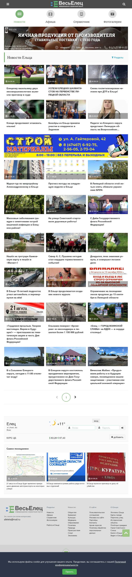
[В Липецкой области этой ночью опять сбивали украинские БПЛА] (108, 177)
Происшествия (74, 530)
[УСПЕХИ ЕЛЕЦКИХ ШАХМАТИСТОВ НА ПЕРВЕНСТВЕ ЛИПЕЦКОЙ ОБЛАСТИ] (66, 82)
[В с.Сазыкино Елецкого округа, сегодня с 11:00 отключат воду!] (24, 367)
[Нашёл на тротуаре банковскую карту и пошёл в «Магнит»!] (24, 250)
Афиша (50, 515)
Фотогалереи (52, 520)
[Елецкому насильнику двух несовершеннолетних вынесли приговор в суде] (24, 82)
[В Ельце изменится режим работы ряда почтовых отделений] (66, 467)
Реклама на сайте (96, 517)
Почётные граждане (119, 525)
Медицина (72, 520)
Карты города (116, 515)
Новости (50, 512)
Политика (72, 525)
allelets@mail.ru (12, 519)
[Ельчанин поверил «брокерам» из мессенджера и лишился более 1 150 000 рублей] (66, 324)
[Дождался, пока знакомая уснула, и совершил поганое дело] (108, 250)
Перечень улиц (117, 517)
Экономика (72, 535)
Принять (70, 572)
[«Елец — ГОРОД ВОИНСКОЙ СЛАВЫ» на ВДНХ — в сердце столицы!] (108, 324)
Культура (71, 517)
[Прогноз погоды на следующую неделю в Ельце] (66, 177)
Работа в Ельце (53, 525)
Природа (71, 527)
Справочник (52, 517)
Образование (73, 522)
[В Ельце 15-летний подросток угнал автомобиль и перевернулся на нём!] (24, 284)
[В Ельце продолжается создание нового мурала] (66, 284)
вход (96, 420)
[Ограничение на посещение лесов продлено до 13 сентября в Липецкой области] (108, 284)
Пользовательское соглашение (97, 513)
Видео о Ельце (117, 535)
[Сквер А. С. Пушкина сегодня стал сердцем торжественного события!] (66, 250)
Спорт (70, 533)
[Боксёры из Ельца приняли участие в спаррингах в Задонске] (66, 116)
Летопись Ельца (117, 512)
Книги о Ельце (116, 533)
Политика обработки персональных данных (97, 530)
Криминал (72, 515)
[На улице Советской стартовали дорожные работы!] (66, 213)
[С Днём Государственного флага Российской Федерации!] (108, 213)
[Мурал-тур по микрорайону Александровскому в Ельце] (24, 177)
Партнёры (93, 520)
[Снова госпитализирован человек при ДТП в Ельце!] (108, 82)
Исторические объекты (116, 521)
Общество (72, 512)
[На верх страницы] (126, 533)
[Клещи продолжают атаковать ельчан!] (24, 116)
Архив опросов (95, 525)
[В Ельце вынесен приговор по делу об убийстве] (106, 467)
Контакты (93, 522)
